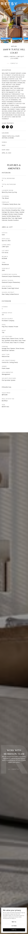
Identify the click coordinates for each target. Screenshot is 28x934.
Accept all (14, 929)
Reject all (14, 921)
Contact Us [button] (14, 63)
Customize (14, 925)
